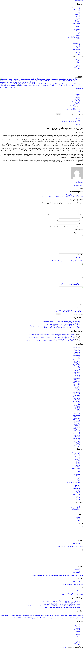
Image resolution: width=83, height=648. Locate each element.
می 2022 (77, 426)
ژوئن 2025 (77, 369)
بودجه (54, 615)
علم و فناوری (76, 41)
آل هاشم (79, 615)
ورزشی (78, 52)
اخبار (78, 12)
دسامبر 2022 (76, 415)
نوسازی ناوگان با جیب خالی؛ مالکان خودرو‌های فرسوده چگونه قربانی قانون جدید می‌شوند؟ (51, 337)
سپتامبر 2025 (76, 364)
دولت (20, 615)
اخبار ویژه (77, 14)
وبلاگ (78, 62)
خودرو (25, 615)
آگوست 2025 (76, 366)
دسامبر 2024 (76, 378)
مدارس (60, 617)
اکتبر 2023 (77, 399)
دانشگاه (78, 30)
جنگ (34, 615)
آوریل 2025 (77, 372)
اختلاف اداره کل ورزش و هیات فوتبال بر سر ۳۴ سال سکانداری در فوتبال (63, 260)
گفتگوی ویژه (76, 49)
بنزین (57, 615)
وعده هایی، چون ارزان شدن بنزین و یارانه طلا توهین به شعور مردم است (62, 196)
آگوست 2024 (76, 384)
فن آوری (77, 44)
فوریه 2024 (77, 393)
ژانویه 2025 (77, 376)
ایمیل (81, 220)
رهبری (13, 615)
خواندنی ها (77, 29)
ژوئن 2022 (77, 424)
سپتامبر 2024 (76, 383)
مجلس (64, 617)
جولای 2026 (77, 349)
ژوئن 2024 (77, 387)
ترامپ (46, 615)
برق (59, 615)
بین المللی (77, 95)
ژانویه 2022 (77, 432)
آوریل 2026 (77, 353)
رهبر (78, 32)
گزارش (78, 46)
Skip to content (79, 0)
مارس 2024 (76, 392)
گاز (20, 617)
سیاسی (78, 38)
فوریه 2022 (77, 430)
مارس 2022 (76, 429)
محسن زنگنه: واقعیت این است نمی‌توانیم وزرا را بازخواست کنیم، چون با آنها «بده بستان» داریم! (57, 575)
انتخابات (65, 615)
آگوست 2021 (76, 439)
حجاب (31, 615)
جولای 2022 (77, 422)
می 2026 (77, 352)
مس (52, 617)
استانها (78, 17)
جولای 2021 (77, 441)
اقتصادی (77, 18)
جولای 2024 (77, 386)
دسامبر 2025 (76, 359)
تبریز (49, 615)
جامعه (78, 24)
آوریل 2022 (77, 427)
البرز (75, 106)
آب (82, 615)
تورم (36, 615)
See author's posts (78, 185)
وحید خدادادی (79, 182)
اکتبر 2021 (77, 436)
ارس (74, 615)
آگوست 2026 (76, 347)
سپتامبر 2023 (76, 401)
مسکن (49, 617)
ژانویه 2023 (77, 413)
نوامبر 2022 (77, 416)
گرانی (18, 617)
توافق (38, 615)
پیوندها (78, 59)
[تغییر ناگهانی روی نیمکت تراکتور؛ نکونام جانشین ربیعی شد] (71, 303)
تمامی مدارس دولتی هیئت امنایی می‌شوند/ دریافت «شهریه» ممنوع (62, 327)
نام (81, 217)
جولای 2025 (77, 367)
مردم (55, 617)
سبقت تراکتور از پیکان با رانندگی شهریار (72, 284)
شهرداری (80, 617)
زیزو (79, 188)
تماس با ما (77, 61)
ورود (78, 506)
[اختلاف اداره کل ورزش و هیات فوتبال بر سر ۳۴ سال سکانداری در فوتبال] (71, 253)
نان (46, 617)
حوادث (78, 26)
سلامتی (78, 35)
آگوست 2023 (76, 402)
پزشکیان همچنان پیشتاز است (73, 195)
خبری (78, 27)
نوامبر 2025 (77, 361)
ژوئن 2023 (77, 406)
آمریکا (76, 615)
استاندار (70, 615)
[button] (79, 88)
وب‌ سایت (80, 223)
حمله (28, 615)
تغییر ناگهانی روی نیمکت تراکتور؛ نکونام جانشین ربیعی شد (67, 310)
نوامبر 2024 (77, 379)
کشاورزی (23, 617)
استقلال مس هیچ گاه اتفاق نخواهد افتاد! (72, 584)
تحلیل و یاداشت (76, 23)
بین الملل (77, 20)
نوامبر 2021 (77, 435)
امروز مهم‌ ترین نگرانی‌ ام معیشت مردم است (63, 339)
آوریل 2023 (77, 409)
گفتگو (78, 47)
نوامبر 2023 (77, 398)
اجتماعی (77, 10)
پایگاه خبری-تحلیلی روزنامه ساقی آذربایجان (65, 72)
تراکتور (42, 615)
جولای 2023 (77, 404)
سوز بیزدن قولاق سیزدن (73, 37)
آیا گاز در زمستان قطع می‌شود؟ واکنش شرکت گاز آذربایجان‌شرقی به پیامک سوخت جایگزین (50, 334)
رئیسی (17, 615)
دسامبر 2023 (76, 396)
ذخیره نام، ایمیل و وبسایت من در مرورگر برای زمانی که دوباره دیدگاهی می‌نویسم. (59, 226)
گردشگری (15, 617)
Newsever (63, 647)
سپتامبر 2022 (76, 419)
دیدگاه (81, 214)
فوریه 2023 (77, 412)
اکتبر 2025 (77, 363)
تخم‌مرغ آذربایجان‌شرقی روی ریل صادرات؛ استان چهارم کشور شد (62, 324)
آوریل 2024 (77, 390)
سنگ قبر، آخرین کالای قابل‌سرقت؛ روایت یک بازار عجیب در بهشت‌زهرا (58, 79)
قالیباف (70, 617)
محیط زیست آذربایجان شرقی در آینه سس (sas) (70, 546)
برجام (62, 615)
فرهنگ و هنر (76, 43)
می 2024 (77, 389)
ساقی (2, 615)
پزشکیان (31, 617)
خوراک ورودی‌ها (75, 507)
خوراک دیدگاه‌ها (76, 509)
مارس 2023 (76, 410)
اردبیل (78, 15)
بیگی (52, 615)
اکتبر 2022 (77, 418)
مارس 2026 (76, 355)
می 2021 (77, 444)
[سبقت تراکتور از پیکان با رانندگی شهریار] (71, 276)
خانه (78, 91)
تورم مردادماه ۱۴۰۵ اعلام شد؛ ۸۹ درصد (47, 80)
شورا (77, 617)
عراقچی (73, 617)
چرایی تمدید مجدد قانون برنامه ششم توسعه (71, 594)
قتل (67, 617)
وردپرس (77, 510)
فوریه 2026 (77, 356)
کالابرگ (26, 617)
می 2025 (77, 370)
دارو (23, 615)
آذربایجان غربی (76, 9)
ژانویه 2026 (77, 358)
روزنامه (8, 614)
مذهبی (78, 50)
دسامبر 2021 (76, 433)
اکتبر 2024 (77, 381)
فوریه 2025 (77, 375)
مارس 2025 (76, 373)
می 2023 (77, 407)
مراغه (57, 617)
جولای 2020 (77, 446)
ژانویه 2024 (77, 395)
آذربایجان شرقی (75, 7)
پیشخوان (77, 21)
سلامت (78, 34)
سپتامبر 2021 (76, 438)
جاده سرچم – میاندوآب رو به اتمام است (65, 336)
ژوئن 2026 (77, 350)
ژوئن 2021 (77, 442)
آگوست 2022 (76, 421)
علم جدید (77, 40)
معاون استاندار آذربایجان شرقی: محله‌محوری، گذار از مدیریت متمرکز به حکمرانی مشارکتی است (54, 326)
